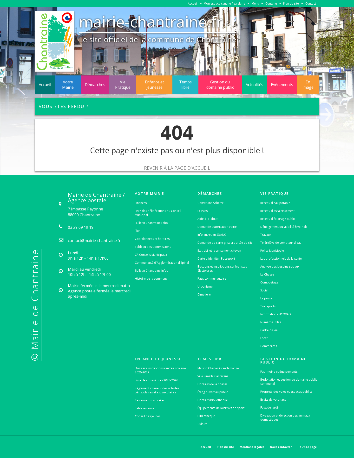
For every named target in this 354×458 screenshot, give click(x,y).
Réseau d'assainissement (277, 211)
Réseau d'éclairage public (277, 219)
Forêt (264, 338)
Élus (137, 231)
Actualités (254, 84)
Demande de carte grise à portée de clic (224, 243)
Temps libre (185, 84)
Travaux (265, 235)
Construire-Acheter (210, 203)
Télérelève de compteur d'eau (281, 243)
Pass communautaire (211, 278)
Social (264, 290)
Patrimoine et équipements (278, 372)
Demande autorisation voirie (217, 227)
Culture (202, 424)
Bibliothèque (206, 416)
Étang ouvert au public (212, 392)
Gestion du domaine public (220, 84)
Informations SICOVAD (275, 314)
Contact (310, 3)
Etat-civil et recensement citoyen (219, 251)
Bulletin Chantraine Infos (151, 271)
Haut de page (307, 447)
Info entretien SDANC (211, 235)
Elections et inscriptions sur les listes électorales (222, 268)
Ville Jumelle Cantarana (213, 376)
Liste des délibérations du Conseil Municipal (158, 213)
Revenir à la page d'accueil (177, 168)
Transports (267, 306)
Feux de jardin (270, 407)
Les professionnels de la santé (281, 258)
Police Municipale (272, 251)
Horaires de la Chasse (212, 384)
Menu (255, 3)
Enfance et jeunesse (154, 84)
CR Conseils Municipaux (151, 255)
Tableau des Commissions (153, 247)
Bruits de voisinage (273, 399)
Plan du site (291, 3)
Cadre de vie (269, 330)
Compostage (269, 282)
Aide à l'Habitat (207, 219)
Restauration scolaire (149, 400)
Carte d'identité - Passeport (216, 258)
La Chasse (267, 274)
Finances (141, 203)
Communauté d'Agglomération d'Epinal (162, 263)
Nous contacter (281, 447)
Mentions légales (252, 447)
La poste (266, 298)
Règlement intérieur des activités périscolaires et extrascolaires (157, 390)
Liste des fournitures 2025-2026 (156, 380)
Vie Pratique (123, 84)
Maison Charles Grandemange (218, 368)
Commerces (268, 346)
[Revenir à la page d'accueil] (54, 41)
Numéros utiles (270, 322)
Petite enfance (144, 408)
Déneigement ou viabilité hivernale (284, 227)
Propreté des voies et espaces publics (286, 392)
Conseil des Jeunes (147, 416)
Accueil (192, 3)
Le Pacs (202, 211)
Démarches (95, 84)
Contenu (271, 3)
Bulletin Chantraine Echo (151, 223)
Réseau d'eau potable (275, 203)
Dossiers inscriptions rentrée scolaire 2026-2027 (160, 370)
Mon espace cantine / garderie (224, 3)
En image (308, 84)
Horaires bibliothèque (212, 400)
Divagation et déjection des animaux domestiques (285, 417)
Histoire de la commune (151, 278)
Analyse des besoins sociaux (279, 266)
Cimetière (204, 294)
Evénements (282, 84)
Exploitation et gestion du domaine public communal (288, 381)
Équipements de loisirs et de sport (220, 408)
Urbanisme (205, 286)
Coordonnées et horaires (152, 239)
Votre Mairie (68, 84)
